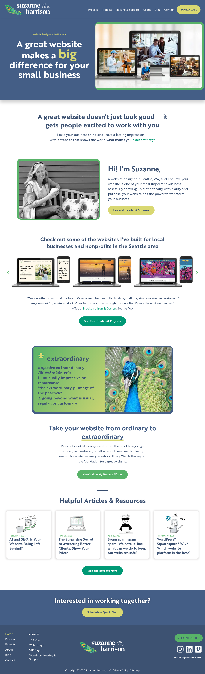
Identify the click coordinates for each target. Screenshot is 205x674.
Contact (169, 10)
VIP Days (35, 650)
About (147, 10)
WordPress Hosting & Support (42, 657)
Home (9, 634)
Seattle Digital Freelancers (187, 657)
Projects (107, 10)
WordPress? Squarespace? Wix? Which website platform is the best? (174, 546)
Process (93, 10)
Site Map (135, 670)
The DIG (34, 640)
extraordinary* (143, 139)
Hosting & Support (127, 10)
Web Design (36, 645)
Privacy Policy (120, 670)
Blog (157, 10)
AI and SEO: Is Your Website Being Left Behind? (25, 544)
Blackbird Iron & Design (99, 308)
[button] (8, 272)
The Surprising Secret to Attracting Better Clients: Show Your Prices (76, 546)
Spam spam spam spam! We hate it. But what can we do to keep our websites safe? (127, 546)
